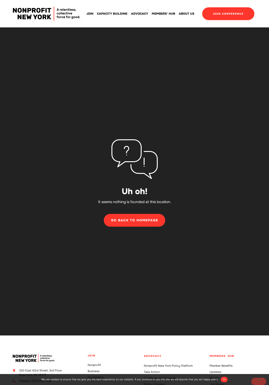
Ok (224, 379)
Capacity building (112, 14)
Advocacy (139, 14)
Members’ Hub (163, 14)
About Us (186, 14)
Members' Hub (222, 356)
